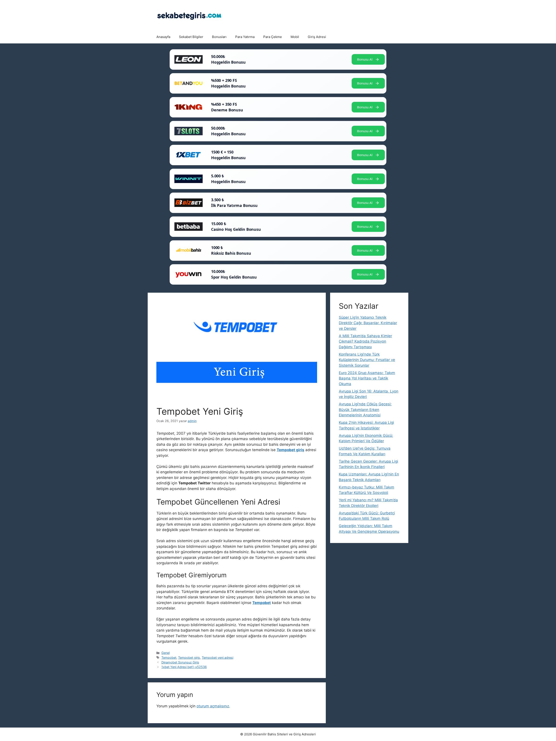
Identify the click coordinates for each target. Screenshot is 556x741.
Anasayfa (163, 37)
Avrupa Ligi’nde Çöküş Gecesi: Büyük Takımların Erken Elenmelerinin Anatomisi (365, 409)
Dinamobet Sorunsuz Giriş (180, 662)
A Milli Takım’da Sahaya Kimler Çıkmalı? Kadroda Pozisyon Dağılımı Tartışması (365, 341)
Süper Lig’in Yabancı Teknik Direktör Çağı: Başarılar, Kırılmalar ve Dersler (368, 323)
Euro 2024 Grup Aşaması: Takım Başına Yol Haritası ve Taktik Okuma (367, 378)
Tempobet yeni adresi (217, 657)
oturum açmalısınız (213, 706)
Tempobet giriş (189, 657)
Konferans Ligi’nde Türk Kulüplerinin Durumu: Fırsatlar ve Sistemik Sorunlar (367, 360)
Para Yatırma (245, 37)
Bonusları (219, 37)
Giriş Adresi (317, 37)
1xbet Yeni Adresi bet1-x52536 (184, 667)
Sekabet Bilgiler (191, 37)
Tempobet (168, 657)
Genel (165, 653)
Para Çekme (272, 37)
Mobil (295, 37)
